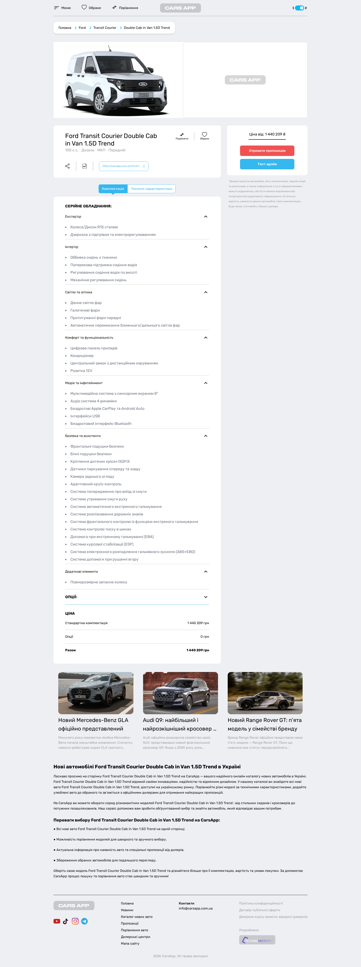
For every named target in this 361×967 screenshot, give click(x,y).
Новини (127, 910)
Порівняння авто (134, 930)
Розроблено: (249, 930)
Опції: (71, 597)
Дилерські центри (135, 937)
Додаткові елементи (81, 572)
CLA (104, 748)
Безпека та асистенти (83, 436)
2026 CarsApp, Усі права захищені (180, 956)
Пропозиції (130, 923)
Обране (204, 138)
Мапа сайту (130, 943)
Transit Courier (104, 28)
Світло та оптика (78, 292)
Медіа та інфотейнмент (84, 383)
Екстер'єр (73, 216)
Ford (82, 28)
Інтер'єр (71, 247)
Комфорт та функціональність (89, 338)
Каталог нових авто (137, 917)
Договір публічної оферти (259, 910)
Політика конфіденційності (261, 903)
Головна (64, 28)
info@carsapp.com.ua (196, 908)
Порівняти (182, 138)
